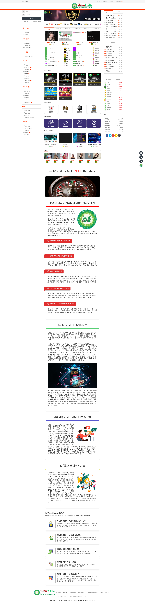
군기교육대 (27, 82)
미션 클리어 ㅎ (94, 42)
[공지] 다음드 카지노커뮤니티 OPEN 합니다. (115, 35)
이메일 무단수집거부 (82, 592)
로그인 (98, 1)
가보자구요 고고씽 (109, 51)
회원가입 (105, 1)
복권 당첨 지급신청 (29, 117)
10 (48, 160)
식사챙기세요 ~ (109, 49)
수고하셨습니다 (109, 64)
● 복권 (24, 106)
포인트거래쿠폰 (28, 128)
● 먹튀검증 (25, 52)
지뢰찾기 (27, 95)
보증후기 (27, 71)
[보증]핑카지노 (65, 98)
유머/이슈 (27, 69)
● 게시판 (24, 60)
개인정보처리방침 (72, 592)
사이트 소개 (58, 592)
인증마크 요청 (28, 126)
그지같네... (79, 42)
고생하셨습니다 (109, 68)
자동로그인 (25, 21)
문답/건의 (27, 78)
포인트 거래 (28, 102)
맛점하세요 (51, 42)
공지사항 (27, 32)
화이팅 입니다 (108, 53)
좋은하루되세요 (109, 70)
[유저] (141, 157)
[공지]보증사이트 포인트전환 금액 (113, 22)
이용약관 (65, 592)
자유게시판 (28, 67)
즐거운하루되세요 (109, 60)
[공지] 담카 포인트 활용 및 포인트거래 (114, 26)
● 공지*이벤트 (25, 28)
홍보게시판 (28, 80)
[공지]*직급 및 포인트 (110, 37)
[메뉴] (141, 153)
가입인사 (27, 65)
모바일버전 (107, 592)
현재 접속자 (107, 118)
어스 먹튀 (65, 144)
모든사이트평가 (28, 47)
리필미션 (27, 130)
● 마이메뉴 (25, 121)
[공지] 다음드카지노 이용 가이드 (112, 28)
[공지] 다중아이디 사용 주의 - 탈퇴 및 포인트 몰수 (116, 31)
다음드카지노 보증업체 (50, 84)
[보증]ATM (65, 84)
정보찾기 (111, 1)
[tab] (49, 29)
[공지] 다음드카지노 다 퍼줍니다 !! (113, 30)
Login (32, 18)
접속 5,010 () (119, 1)
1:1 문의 (27, 134)
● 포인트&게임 (26, 87)
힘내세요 (107, 71)
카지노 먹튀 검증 (29, 56)
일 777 (65, 42)
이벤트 (26, 34)
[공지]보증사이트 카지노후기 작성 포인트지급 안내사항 (117, 20)
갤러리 (27, 73)
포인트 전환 (27, 100)
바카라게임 (27, 91)
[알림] (141, 161)
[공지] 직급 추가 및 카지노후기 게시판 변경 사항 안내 (117, 18)
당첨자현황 (27, 113)
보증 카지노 (27, 43)
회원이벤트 (27, 76)
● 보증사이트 (25, 39)
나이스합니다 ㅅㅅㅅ (110, 59)
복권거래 (27, 115)
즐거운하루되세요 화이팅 (111, 57)
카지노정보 (27, 45)
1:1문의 (101, 592)
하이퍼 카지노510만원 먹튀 (50, 144)
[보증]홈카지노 (50, 98)
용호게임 (27, 93)
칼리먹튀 (80, 144)
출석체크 (27, 132)
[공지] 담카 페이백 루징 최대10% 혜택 (114, 24)
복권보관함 (27, 110)
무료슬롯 (27, 97)
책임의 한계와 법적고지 (93, 592)
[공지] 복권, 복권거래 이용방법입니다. (114, 33)
